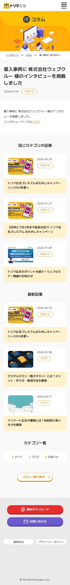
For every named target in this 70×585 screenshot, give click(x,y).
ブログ (35, 457)
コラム (29, 55)
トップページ (12, 55)
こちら (36, 122)
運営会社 (18, 542)
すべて (19, 457)
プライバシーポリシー (51, 542)
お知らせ (53, 457)
